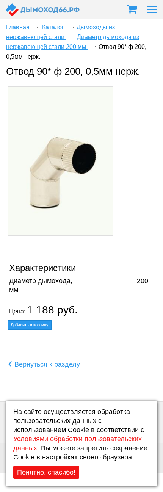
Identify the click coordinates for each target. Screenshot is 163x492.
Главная (18, 27)
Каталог (54, 27)
